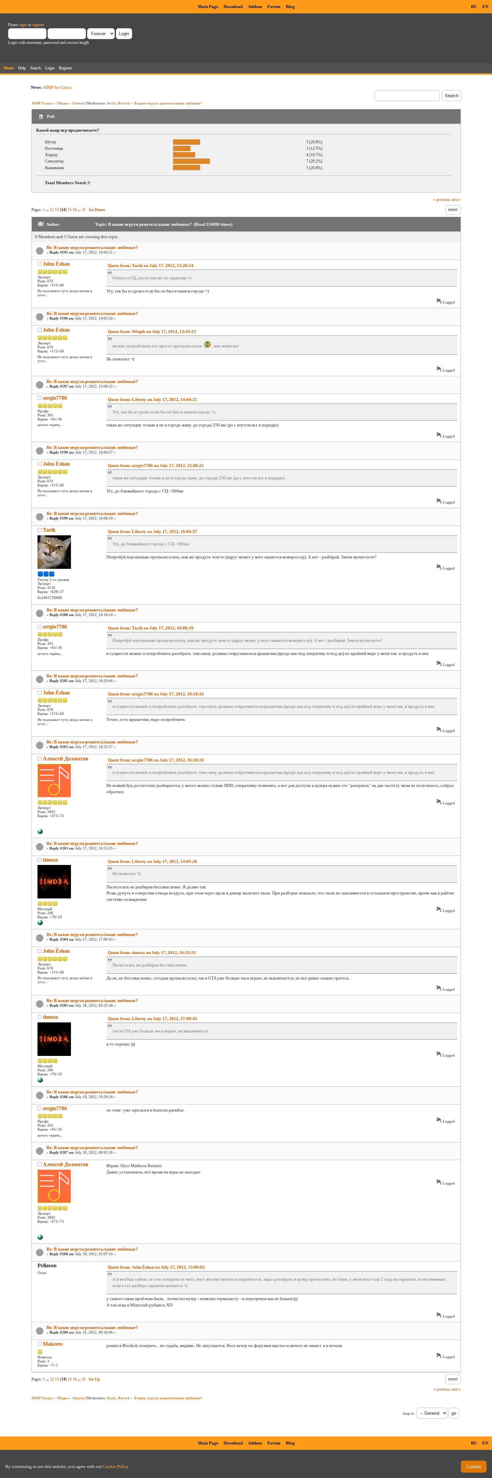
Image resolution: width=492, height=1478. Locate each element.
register (38, 24)
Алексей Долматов (65, 758)
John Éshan (56, 264)
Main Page (208, 6)
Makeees (53, 1344)
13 (57, 209)
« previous (441, 199)
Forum (273, 6)
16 (75, 209)
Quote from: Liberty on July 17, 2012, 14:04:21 (152, 399)
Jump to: (409, 1413)
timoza (50, 860)
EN (485, 6)
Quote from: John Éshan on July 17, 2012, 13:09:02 (156, 1267)
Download (233, 6)
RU (474, 6)
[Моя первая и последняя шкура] (40, 924)
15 (70, 209)
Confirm (473, 1466)
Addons (255, 6)
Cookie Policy (116, 1466)
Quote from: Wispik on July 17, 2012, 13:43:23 (152, 331)
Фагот (123, 103)
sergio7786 (55, 398)
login (23, 24)
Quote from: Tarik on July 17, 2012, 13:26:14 (150, 265)
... (48, 209)
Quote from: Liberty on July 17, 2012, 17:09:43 (152, 1018)
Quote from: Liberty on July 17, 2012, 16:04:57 (152, 531)
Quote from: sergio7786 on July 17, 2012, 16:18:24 (156, 693)
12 (52, 209)
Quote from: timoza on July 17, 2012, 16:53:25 (152, 952)
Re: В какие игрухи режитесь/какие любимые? (92, 247)
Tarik (49, 530)
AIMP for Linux (57, 87)
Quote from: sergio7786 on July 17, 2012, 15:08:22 (156, 465)
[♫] (40, 833)
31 (84, 209)
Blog (290, 6)
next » (456, 199)
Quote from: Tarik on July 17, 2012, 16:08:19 (150, 627)
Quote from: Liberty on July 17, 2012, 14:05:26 (152, 861)
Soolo (111, 103)
